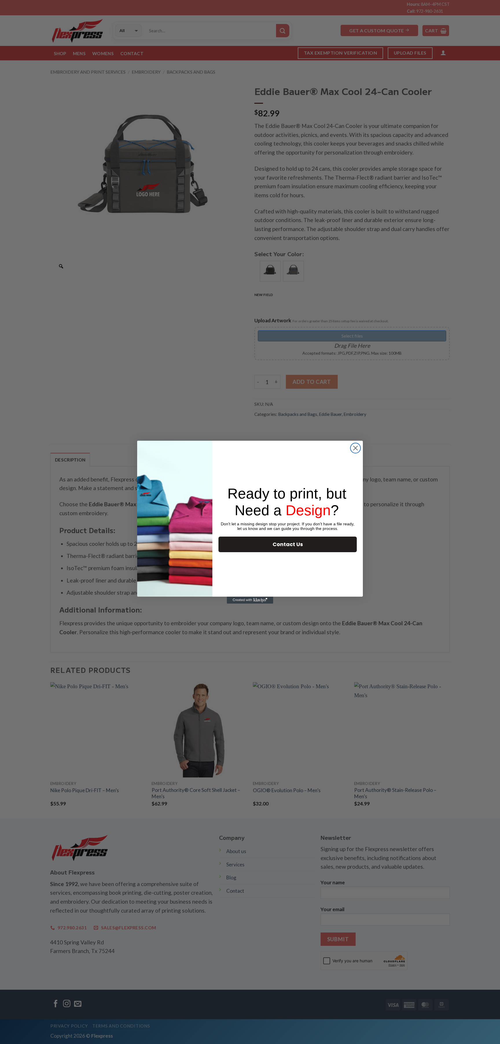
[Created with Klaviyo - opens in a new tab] (250, 600)
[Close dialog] (355, 448)
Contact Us (288, 544)
